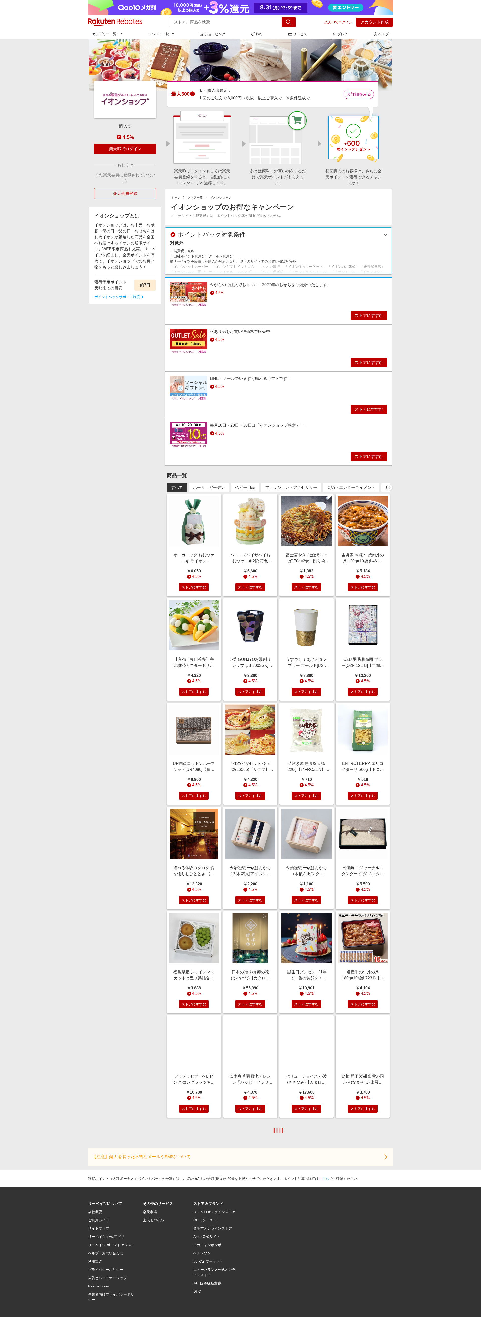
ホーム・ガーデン (209, 487)
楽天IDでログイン (338, 22)
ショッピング (214, 34)
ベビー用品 (245, 487)
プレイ (342, 34)
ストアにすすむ (369, 315)
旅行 (259, 34)
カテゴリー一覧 (104, 34)
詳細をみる (361, 94)
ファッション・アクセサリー (291, 487)
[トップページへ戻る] (115, 22)
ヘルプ (383, 34)
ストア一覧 (195, 197)
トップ (175, 197)
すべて (177, 487)
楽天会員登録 (125, 193)
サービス (300, 34)
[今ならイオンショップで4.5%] (240, 65)
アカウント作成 (374, 22)
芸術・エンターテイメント (351, 487)
